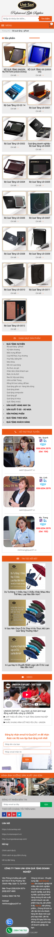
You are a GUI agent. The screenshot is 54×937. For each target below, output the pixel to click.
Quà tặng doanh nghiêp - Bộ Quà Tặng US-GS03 (39, 144)
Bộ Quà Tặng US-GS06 (14, 217)
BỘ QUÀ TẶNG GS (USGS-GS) (40, 70)
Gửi (27, 759)
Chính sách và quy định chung (14, 855)
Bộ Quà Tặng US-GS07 (39, 217)
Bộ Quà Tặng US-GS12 (14, 325)
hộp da (38, 905)
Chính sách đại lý (9, 850)
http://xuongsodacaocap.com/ (14, 839)
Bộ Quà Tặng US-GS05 (39, 181)
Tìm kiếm (45, 18)
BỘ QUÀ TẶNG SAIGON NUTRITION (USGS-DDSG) (14, 70)
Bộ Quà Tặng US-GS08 (14, 253)
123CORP (34, 932)
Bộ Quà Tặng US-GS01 (39, 107)
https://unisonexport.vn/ (12, 834)
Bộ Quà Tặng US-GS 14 (14, 105)
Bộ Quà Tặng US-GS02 (14, 143)
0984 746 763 (20, 930)
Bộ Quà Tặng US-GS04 (14, 181)
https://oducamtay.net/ (11, 829)
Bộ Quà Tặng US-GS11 (39, 289)
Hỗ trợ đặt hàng (8, 860)
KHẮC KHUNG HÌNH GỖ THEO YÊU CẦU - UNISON (25, 722)
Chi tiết (14, 75)
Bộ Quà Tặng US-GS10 (14, 289)
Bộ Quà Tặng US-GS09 (39, 253)
